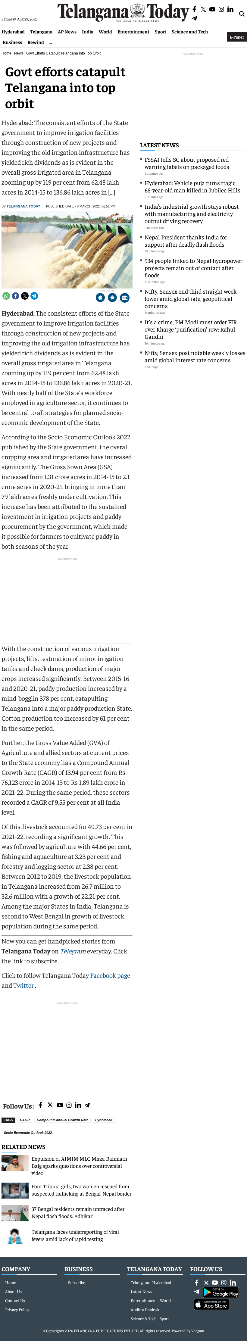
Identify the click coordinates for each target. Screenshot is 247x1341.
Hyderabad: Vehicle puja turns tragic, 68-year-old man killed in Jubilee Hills (192, 186)
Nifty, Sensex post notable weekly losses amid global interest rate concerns (195, 356)
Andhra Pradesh (145, 1309)
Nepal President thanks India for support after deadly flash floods (186, 240)
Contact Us (15, 1300)
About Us (13, 1291)
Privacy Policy (17, 1309)
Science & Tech (144, 1318)
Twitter (24, 985)
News (18, 53)
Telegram (73, 950)
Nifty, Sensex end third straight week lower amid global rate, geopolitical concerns (190, 298)
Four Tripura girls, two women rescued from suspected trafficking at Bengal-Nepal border (81, 1190)
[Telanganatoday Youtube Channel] (60, 1105)
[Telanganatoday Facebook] (40, 1105)
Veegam (197, 1330)
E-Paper (237, 36)
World (105, 31)
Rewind (35, 42)
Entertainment (133, 31)
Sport (160, 31)
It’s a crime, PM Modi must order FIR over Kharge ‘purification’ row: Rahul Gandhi (191, 329)
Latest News (159, 144)
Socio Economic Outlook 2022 (28, 1132)
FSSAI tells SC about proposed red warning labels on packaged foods (187, 162)
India (87, 31)
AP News (67, 31)
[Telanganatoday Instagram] (69, 1105)
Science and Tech (190, 31)
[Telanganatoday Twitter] (50, 1106)
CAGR (25, 1120)
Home (6, 53)
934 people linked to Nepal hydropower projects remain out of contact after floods (193, 268)
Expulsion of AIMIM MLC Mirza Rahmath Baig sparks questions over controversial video (79, 1165)
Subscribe (76, 1282)
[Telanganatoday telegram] (87, 1105)
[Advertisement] (67, 1048)
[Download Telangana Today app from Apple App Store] (100, 298)
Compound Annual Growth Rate (62, 1120)
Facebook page (110, 975)
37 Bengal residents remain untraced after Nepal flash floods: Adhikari (78, 1212)
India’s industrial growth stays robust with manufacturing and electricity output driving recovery (192, 213)
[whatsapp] (6, 296)
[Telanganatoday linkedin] (78, 1105)
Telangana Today (23, 206)
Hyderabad (13, 31)
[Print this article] (125, 298)
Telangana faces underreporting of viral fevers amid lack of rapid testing (75, 1235)
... (50, 42)
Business (12, 42)
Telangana (41, 31)
